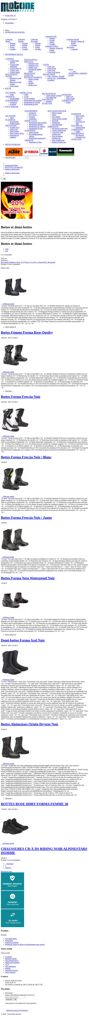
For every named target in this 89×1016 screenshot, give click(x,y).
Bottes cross (33, 85)
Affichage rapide (7, 304)
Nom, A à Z (21, 262)
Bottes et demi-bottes (12, 173)
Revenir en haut (7, 871)
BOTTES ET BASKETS (33, 77)
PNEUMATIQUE (77, 133)
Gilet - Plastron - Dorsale (55, 76)
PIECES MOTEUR (49, 94)
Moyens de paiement (12, 962)
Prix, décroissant (49, 262)
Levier (26, 96)
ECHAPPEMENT (12, 100)
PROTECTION (11, 125)
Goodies (13, 49)
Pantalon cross (33, 65)
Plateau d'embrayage (59, 142)
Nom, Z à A (29, 262)
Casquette (74, 49)
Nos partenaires (10, 966)
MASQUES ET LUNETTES (29, 74)
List (6, 251)
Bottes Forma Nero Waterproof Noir (28, 578)
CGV (7, 964)
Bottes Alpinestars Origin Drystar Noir (29, 724)
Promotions (9, 940)
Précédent (9, 864)
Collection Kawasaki (34, 40)
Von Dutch (70, 47)
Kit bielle (55, 121)
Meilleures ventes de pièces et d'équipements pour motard (24, 944)
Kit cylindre (56, 117)
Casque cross (14, 70)
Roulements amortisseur (37, 138)
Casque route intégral (14, 62)
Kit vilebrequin (57, 125)
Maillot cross (33, 67)
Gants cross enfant (53, 72)
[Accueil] (7, 163)
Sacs (74, 71)
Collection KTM (51, 36)
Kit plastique (14, 122)
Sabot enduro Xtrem (17, 133)
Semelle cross (14, 127)
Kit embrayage (51, 97)
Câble (26, 94)
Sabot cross (14, 129)
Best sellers (5, 262)
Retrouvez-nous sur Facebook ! (17, 1010)
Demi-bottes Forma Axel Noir (23, 640)
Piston (54, 115)
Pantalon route (33, 63)
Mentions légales (11, 959)
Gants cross (51, 70)
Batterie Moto (80, 127)
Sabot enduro (14, 131)
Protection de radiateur (14, 136)
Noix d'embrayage (58, 140)
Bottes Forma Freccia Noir (20, 397)
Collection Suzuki (73, 39)
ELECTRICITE (47, 99)
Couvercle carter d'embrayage (57, 133)
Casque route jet (15, 68)
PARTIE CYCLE (26, 93)
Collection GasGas (51, 46)
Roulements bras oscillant (33, 100)
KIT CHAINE (11, 93)
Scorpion (13, 104)
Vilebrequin (56, 123)
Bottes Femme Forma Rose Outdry (27, 332)
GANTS (46, 64)
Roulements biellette (36, 125)
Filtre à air (69, 96)
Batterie (49, 101)
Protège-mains (15, 124)
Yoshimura (32, 119)
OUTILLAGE (47, 103)
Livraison (8, 957)
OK (3, 179)
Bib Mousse (80, 135)
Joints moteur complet (53, 95)
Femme (12, 45)
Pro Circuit (32, 115)
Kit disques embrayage (60, 128)
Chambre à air (80, 137)
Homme (12, 43)
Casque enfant (15, 72)
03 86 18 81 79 (10, 15)
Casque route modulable (14, 65)
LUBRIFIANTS (67, 100)
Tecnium (32, 117)
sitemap (7, 968)
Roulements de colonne (32, 102)
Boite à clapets (57, 113)
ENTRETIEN (67, 94)
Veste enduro (14, 86)
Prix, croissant (39, 262)
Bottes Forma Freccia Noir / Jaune (26, 517)
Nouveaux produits (11, 942)
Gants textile (51, 68)
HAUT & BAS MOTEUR (57, 111)
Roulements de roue (31, 104)
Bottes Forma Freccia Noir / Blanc (26, 457)
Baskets (31, 83)
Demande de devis (11, 970)
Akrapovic (13, 102)
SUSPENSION (30, 130)
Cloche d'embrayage (59, 130)
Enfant (12, 47)
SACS (70, 69)
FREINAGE (10, 96)
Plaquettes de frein (35, 142)
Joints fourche (34, 132)
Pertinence (13, 262)
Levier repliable (29, 98)
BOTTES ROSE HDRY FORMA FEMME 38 (34, 804)
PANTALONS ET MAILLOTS (30, 61)
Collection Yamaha (21, 40)
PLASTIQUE (10, 120)
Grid (6, 249)
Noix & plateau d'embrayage (57, 137)
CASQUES (10, 59)
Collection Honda (9, 40)
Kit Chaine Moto (11, 939)
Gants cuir (50, 66)
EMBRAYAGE (53, 126)
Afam (12, 94)
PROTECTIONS (49, 74)
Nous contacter (10, 972)
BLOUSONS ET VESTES (12, 75)
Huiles (68, 102)
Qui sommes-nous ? (12, 961)
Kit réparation (14, 98)
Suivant (8, 868)
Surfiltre (78, 120)
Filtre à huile (70, 98)
